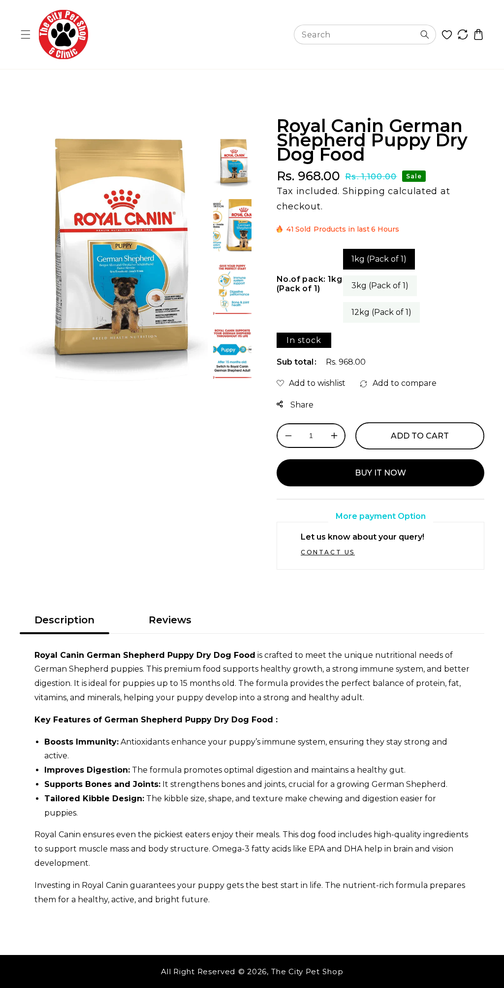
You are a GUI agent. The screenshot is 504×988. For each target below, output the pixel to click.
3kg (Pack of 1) (380, 285)
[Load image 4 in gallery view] (232, 353)
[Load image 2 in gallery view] (232, 225)
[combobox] (365, 34)
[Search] (424, 34)
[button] (26, 34)
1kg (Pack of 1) (379, 259)
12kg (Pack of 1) (381, 312)
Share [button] (301, 404)
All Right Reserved (198, 971)
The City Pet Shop (307, 971)
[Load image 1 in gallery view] (232, 161)
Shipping (364, 191)
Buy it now (380, 472)
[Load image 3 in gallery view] (232, 289)
